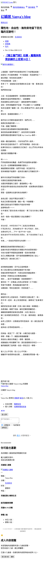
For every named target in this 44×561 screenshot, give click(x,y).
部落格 (7, 44)
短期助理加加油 (20, 407)
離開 (12, 557)
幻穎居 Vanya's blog (16, 17)
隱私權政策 (37, 529)
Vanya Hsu (4, 386)
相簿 (7, 41)
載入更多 (4, 414)
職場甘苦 (17, 404)
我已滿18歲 (5, 557)
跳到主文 (4, 23)
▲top (3, 410)
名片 (7, 46)
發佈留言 (4, 427)
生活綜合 (18, 37)
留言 (21, 398)
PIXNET (9, 529)
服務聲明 (23, 531)
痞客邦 (16, 398)
